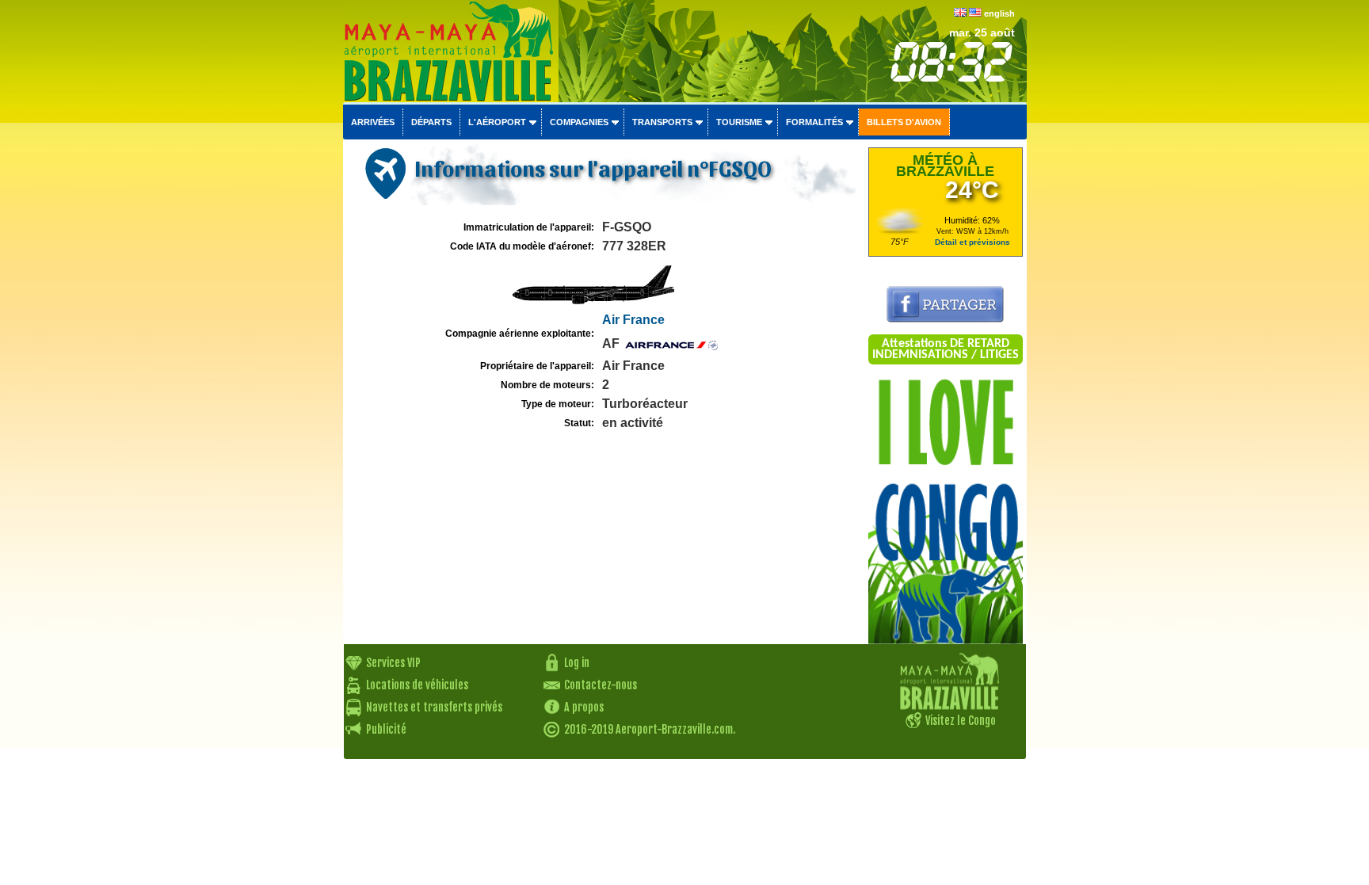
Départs (431, 122)
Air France (633, 319)
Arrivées (373, 122)
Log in (576, 662)
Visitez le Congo (960, 720)
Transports (662, 122)
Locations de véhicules (417, 685)
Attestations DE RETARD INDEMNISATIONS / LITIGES (945, 349)
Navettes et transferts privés (434, 707)
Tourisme (739, 122)
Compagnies (579, 122)
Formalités (814, 122)
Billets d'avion (904, 122)
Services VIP (393, 662)
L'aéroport (497, 122)
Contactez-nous (600, 685)
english (999, 13)
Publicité (386, 729)
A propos (584, 707)
